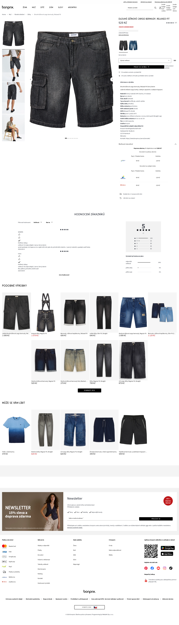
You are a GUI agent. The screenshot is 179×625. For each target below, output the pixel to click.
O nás (110, 546)
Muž (74, 550)
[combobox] (139, 8)
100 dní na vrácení (146, 2)
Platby (40, 550)
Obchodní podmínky (33, 599)
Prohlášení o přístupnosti (79, 599)
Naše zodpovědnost (115, 550)
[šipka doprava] (112, 79)
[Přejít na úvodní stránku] (12, 7)
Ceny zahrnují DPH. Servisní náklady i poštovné (107, 599)
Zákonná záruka (167, 599)
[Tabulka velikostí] (175, 60)
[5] (75, 138)
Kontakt (40, 578)
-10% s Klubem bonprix (130, 2)
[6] (77, 138)
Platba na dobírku (14, 572)
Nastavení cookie (61, 599)
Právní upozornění (133, 599)
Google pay (12, 557)
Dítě (74, 555)
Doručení (40, 555)
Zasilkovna (12, 582)
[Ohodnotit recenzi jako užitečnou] (19, 234)
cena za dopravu (124, 35)
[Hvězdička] (60, 230)
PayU (10, 567)
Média (110, 555)
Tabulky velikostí (43, 564)
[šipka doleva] (30, 79)
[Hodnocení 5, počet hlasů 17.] (170, 23)
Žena (74, 546)
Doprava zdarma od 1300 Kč (163, 2)
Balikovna (12, 577)
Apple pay (12, 562)
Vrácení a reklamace (44, 560)
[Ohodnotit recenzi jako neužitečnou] (19, 237)
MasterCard (12, 546)
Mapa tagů (76, 564)
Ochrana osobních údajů (14, 599)
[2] (68, 138)
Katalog (40, 574)
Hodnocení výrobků (44, 583)
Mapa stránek (47, 599)
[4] (72, 138)
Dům (74, 560)
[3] (70, 138)
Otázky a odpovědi (43, 546)
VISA (10, 552)
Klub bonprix (42, 569)
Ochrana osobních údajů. (75, 528)
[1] (66, 138)
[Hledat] (155, 8)
